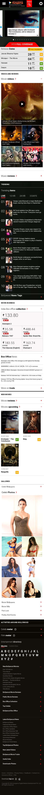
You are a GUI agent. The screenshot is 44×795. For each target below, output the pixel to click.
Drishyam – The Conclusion (7, 440)
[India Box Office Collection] (15, 306)
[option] (22, 24)
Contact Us (35, 773)
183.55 (9, 343)
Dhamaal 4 (27, 348)
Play (22, 104)
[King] (32, 422)
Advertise (10, 773)
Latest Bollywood (11, 719)
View (22, 44)
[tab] (22, 486)
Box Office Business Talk (10, 731)
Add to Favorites (17, 413)
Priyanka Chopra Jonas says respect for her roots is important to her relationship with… (27, 231)
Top (6, 706)
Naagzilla (4, 472)
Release (8, 49)
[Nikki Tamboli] (12, 587)
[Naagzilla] (10, 455)
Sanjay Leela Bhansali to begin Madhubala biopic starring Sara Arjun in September (27, 202)
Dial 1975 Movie (7, 669)
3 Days (33, 196)
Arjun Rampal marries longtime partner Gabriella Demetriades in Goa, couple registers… (26, 268)
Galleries (5, 481)
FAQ (15, 775)
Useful (7, 759)
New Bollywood (11, 666)
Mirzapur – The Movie (9, 58)
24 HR (22, 196)
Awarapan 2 (6, 324)
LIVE (3, 196)
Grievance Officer (7, 775)
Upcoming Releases (9, 737)
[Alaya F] (12, 567)
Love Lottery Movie (8, 686)
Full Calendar (36, 49)
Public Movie (10, 697)
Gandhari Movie (7, 676)
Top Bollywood (10, 745)
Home (3, 773)
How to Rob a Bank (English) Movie (13, 678)
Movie (7, 79)
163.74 (30, 343)
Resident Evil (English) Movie (11, 684)
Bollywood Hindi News (10, 742)
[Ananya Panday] (32, 567)
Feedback (27, 773)
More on (8, 388)
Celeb (8, 492)
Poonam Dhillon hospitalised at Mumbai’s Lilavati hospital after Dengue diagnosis (27, 221)
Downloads (9, 764)
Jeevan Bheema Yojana (9, 54)
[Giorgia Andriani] (32, 546)
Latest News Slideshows (10, 735)
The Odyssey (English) (11, 348)
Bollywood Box (10, 711)
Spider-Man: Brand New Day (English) (32, 336)
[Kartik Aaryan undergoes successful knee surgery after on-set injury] (9, 260)
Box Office (10, 701)
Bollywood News (32, 27)
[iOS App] (19, 779)
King (25, 439)
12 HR (12, 196)
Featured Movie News (9, 724)
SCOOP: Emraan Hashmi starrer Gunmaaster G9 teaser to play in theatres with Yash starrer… (27, 240)
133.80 (11, 315)
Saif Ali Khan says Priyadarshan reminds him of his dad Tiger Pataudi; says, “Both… (27, 286)
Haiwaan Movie (7, 682)
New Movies (6, 394)
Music (8, 176)
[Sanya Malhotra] (32, 587)
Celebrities (13, 646)
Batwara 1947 (7, 336)
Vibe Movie (6, 689)
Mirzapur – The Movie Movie (11, 680)
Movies (9, 407)
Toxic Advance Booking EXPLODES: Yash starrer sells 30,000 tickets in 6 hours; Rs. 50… (27, 278)
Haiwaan (4, 63)
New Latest (9, 750)
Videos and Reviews (9, 74)
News (9, 356)
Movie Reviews (7, 739)
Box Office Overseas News (11, 733)
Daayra (3, 68)
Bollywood (11, 754)
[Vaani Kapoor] (12, 546)
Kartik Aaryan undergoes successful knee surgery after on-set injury (27, 258)
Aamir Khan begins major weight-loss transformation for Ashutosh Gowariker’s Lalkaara (27, 250)
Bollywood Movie (12, 692)
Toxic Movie (6, 671)
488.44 (30, 329)
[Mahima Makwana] (22, 515)
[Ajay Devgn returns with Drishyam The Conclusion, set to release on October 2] (22, 23)
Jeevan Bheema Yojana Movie (12, 674)
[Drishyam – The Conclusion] (10, 422)
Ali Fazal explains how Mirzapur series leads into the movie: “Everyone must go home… (27, 212)
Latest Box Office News (10, 727)
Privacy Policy (19, 773)
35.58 (9, 329)
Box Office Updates (9, 729)
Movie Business (8, 303)
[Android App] (16, 779)
